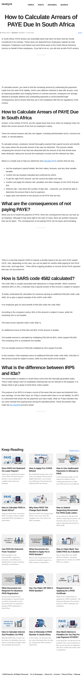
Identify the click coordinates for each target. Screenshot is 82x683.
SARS (80, 33)
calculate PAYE (50, 161)
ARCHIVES (52, 5)
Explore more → (74, 450)
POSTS (41, 5)
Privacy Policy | (67, 674)
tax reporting (15, 405)
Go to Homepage (36, 674)
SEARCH (64, 5)
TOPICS (31, 5)
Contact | (57, 674)
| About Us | (48, 674)
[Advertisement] (41, 71)
